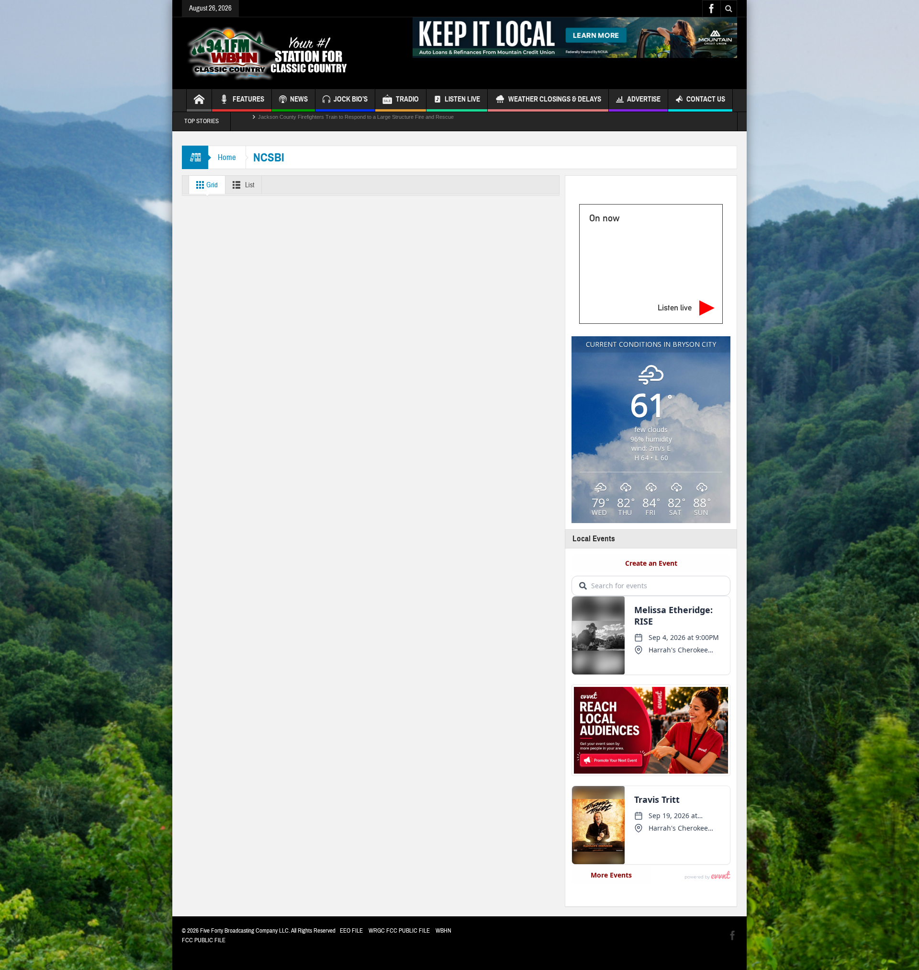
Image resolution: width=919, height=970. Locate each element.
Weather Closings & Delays (554, 99)
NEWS (299, 99)
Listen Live (462, 99)
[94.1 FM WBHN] (290, 53)
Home (227, 157)
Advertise (644, 99)
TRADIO (407, 99)
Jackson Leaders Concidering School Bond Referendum (323, 121)
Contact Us (705, 99)
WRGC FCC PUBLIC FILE (399, 931)
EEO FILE (351, 931)
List (249, 185)
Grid (211, 185)
